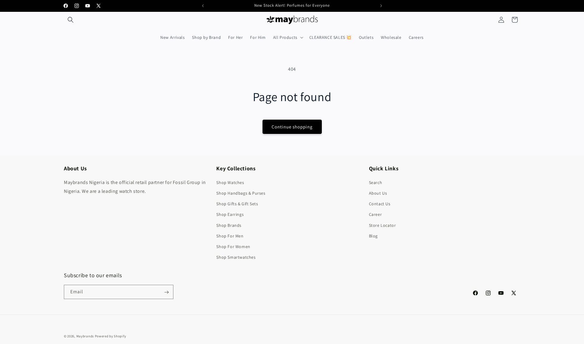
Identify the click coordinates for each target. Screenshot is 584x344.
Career (375, 214)
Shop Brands (229, 225)
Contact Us (380, 203)
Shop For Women (233, 246)
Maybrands (85, 336)
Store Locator (382, 225)
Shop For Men (229, 236)
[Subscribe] (166, 292)
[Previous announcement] (203, 6)
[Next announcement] (381, 6)
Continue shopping (292, 127)
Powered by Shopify (110, 336)
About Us (378, 193)
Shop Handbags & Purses (240, 193)
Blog (373, 236)
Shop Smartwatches (235, 257)
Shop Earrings (230, 214)
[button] (70, 19)
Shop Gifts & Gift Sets (237, 203)
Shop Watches (230, 182)
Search (375, 182)
